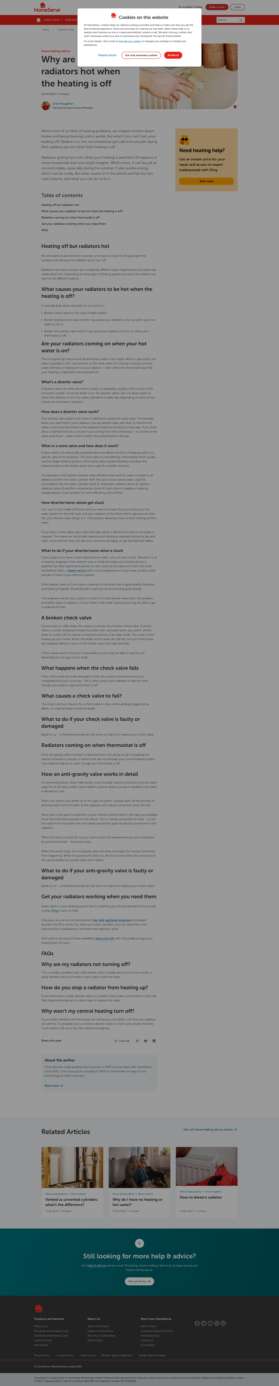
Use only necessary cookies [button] (141, 55)
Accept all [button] (173, 55)
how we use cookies (130, 41)
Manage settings (107, 55)
